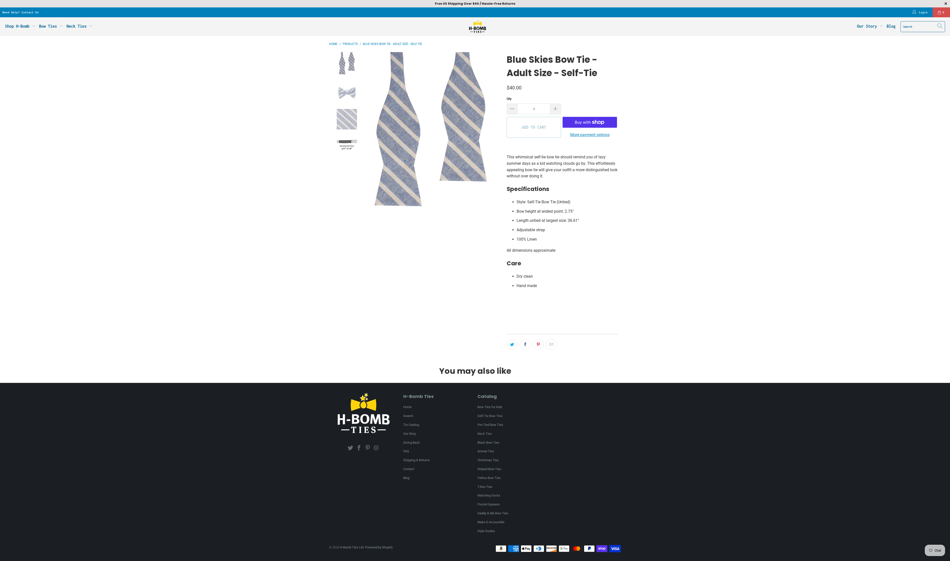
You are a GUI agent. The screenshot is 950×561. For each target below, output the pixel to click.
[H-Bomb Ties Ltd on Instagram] (376, 448)
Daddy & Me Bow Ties (492, 513)
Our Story (867, 26)
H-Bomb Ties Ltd (351, 547)
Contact (408, 469)
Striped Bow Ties (489, 469)
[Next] (498, 135)
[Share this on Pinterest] (538, 344)
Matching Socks (488, 495)
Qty (509, 99)
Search (408, 416)
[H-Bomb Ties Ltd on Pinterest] (368, 448)
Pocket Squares (488, 504)
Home (407, 407)
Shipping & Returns (416, 460)
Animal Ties (485, 451)
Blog (891, 26)
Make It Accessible (490, 522)
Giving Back (411, 442)
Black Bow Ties (488, 442)
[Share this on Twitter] (512, 344)
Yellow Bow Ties (489, 478)
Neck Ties (78, 26)
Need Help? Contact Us (20, 12)
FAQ (406, 451)
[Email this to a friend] (551, 344)
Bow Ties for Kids (489, 407)
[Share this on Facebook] (525, 344)
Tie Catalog (411, 425)
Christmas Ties (488, 460)
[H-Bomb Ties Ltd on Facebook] (359, 448)
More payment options (590, 134)
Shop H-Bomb (17, 26)
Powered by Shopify (379, 547)
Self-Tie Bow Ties (489, 416)
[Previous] (364, 135)
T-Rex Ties (484, 487)
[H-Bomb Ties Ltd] (478, 27)
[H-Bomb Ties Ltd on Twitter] (350, 448)
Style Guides (486, 531)
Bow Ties (49, 26)
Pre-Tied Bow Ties (490, 425)
